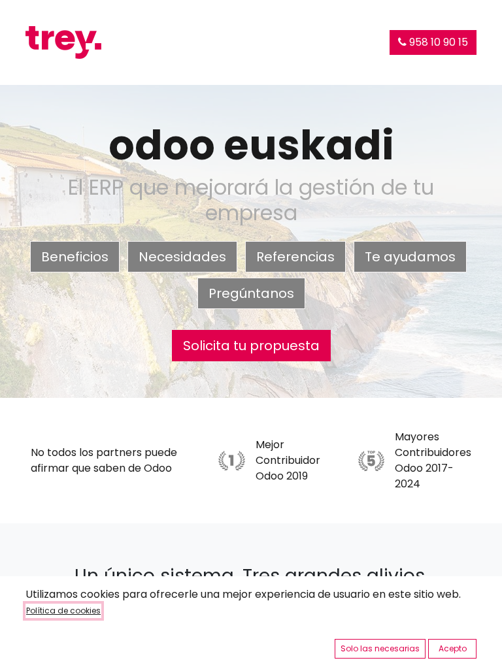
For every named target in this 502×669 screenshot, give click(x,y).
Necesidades (182, 257)
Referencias (295, 257)
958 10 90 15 (437, 42)
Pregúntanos (251, 293)
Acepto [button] (453, 648)
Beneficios (75, 257)
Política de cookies (63, 610)
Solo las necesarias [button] (380, 648)
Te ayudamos (410, 257)
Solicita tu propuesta (251, 345)
